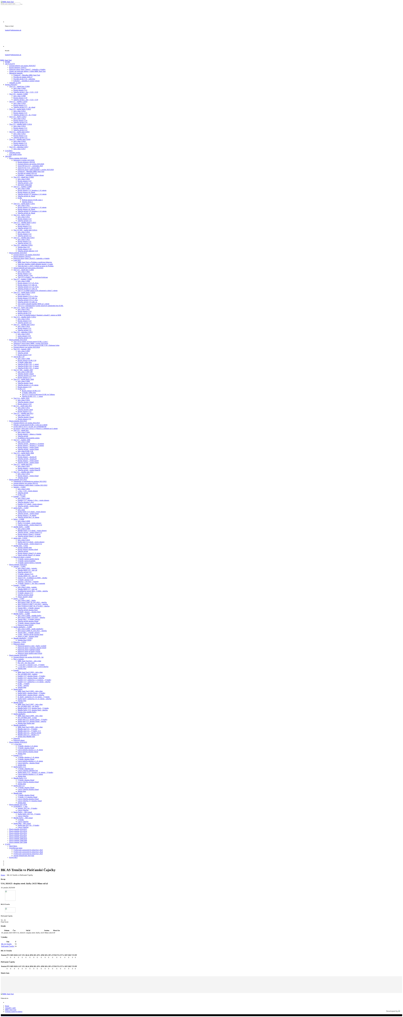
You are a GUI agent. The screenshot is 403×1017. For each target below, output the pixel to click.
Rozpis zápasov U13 (20, 128)
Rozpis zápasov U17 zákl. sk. (27, 285)
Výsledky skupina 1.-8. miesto (28, 746)
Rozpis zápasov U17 (20, 105)
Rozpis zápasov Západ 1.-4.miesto (29, 534)
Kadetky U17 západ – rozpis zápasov (30, 504)
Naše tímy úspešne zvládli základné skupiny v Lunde (35, 264)
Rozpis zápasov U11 (20, 143)
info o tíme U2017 (19, 149)
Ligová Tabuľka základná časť (28, 770)
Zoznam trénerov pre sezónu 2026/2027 (22, 66)
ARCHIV (8, 156)
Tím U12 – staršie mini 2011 (22, 464)
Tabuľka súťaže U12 (20, 137)
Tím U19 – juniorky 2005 (22, 349)
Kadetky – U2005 (19, 496)
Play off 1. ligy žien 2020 (26, 663)
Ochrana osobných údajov (13, 1011)
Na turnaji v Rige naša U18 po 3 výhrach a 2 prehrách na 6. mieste (35, 428)
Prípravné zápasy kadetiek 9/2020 (29, 649)
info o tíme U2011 (24, 205)
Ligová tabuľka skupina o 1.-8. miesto (30, 750)
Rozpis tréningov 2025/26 (26, 162)
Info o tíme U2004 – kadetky (27, 587)
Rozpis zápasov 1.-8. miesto (27, 515)
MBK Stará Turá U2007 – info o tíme (30, 704)
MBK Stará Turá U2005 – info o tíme (30, 691)
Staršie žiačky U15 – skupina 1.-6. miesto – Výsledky (35, 772)
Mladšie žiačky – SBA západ (23, 818)
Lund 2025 (17, 260)
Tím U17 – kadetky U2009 (22, 187)
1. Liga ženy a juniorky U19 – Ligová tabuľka (33, 667)
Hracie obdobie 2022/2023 (18, 421)
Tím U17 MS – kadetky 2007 (23, 370)
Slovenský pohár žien (25, 185)
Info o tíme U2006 (24, 358)
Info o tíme (21, 510)
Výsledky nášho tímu (25, 362)
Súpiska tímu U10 (24, 247)
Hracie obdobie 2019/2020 (18, 655)
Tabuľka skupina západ (25, 595)
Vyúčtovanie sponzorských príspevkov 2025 (28, 854)
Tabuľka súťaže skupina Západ (28, 621)
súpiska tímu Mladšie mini (26, 736)
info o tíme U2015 (19, 134)
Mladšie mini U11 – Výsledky (28, 729)
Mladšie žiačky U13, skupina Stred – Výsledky (33, 708)
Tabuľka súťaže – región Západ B (29, 470)
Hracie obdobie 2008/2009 (18, 840)
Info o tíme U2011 (24, 466)
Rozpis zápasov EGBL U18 (27, 360)
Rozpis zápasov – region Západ (28, 476)
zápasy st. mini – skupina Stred (28, 636)
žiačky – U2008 (18, 519)
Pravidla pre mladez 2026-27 (23, 77)
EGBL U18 (21, 495)
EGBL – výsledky (24, 684)
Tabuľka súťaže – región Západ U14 (30, 525)
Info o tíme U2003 (24, 432)
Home (7, 1006)
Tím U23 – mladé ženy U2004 (19, 86)
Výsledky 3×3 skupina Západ (27, 797)
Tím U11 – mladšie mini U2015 (24, 238)
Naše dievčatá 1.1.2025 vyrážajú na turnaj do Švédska (36, 266)
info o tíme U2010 (19, 103)
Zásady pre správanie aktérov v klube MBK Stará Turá (27, 71)
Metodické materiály (16, 73)
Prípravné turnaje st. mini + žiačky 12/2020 (32, 646)
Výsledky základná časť (26, 769)
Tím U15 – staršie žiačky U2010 (24, 292)
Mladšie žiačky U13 (20, 778)
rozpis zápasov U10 (24, 336)
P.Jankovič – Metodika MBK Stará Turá (26, 75)
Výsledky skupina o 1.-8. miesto (28, 757)
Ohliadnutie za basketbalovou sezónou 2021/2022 (29, 481)
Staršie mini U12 (19, 786)
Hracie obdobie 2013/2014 (18, 831)
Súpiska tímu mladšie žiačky (27, 712)
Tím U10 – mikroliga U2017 (18, 147)
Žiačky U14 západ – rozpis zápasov (29, 523)
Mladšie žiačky (18, 702)
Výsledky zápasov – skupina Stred (29, 612)
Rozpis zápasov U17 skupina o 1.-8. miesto (32, 190)
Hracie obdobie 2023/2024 (18, 340)
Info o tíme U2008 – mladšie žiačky (29, 615)
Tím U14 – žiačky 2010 (21, 398)
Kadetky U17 (17, 755)
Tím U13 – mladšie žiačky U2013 (24, 222)
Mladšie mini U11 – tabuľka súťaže (29, 733)
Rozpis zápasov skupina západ (28, 549)
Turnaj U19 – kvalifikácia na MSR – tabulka (32, 578)
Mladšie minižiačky (19, 725)
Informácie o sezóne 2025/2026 (23, 160)
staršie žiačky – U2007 (21, 508)
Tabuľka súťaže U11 (20, 145)
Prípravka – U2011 (19, 642)
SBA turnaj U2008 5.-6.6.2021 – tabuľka (31, 617)
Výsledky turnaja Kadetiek (26, 561)
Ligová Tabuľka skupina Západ (28, 782)
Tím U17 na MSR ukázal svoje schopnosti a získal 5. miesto (38, 290)
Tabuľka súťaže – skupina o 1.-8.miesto (31, 444)
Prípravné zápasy (19, 644)
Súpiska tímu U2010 (24, 640)
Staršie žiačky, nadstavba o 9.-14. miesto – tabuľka (34, 699)
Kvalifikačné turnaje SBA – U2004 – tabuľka (33, 591)
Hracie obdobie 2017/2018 (18, 804)
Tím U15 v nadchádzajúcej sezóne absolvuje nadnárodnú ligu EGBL (40, 306)
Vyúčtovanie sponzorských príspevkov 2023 (28, 850)
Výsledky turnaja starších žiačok (28, 559)
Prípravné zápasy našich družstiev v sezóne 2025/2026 (36, 169)
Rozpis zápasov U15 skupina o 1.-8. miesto (32, 207)
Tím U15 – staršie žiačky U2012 (20, 109)
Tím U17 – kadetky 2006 (21, 440)
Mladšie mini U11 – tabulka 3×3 (28, 735)
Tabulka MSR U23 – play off (27, 570)
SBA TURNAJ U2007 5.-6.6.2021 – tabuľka (33, 604)
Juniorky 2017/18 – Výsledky (27, 808)
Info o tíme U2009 (24, 529)
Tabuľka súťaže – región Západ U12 (30, 544)
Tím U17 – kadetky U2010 (18, 101)
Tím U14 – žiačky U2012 (22, 215)
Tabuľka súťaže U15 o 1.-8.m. (28, 300)
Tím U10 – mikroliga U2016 (23, 245)
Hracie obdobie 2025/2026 (18, 158)
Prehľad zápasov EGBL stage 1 (32, 200)
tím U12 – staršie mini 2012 (22, 406)
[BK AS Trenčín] (10, 900)
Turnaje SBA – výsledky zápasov (29, 608)
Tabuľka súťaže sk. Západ (26, 196)
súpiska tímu (22, 753)
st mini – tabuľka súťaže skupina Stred (30, 634)
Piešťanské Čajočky (7, 946)
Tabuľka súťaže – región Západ (28, 449)
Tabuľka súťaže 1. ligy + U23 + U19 (25, 92)
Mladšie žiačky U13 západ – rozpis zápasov (32, 530)
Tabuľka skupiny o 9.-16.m (27, 375)
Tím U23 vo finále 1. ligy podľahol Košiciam (33, 277)
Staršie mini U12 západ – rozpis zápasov (31, 542)
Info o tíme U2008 (24, 455)
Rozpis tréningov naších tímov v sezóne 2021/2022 (30, 485)
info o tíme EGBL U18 (25, 451)
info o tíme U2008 (19, 96)
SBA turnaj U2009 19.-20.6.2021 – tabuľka (32, 631)
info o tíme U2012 (19, 111)
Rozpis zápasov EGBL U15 (31, 391)
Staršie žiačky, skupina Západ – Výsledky (31, 693)
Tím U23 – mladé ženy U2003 (23, 177)
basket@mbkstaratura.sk (13, 30)
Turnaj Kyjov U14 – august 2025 (29, 168)
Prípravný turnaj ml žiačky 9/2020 (29, 651)
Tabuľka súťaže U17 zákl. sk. (27, 289)
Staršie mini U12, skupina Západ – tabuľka (32, 721)
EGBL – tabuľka (23, 685)
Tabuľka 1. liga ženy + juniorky (28, 581)
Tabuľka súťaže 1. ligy (25, 183)
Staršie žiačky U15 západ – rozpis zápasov (32, 512)
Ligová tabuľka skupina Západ (28, 752)
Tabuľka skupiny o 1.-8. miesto (28, 385)
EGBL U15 (21, 389)
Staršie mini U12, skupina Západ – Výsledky (32, 719)
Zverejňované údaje (15, 848)
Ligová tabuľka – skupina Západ (28, 763)
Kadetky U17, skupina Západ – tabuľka (31, 678)
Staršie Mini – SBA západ (22, 823)
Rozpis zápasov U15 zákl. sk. (27, 298)
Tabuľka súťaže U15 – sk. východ (24, 115)
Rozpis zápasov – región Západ (28, 447)
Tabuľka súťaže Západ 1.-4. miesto (29, 536)
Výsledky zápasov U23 (25, 574)
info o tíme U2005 (24, 351)
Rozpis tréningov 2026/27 (17, 67)
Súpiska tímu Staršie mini (26, 723)
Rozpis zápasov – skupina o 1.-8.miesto (31, 445)
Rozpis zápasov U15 (20, 113)
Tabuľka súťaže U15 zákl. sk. (27, 302)
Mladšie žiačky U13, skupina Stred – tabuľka (33, 710)
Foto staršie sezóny (15, 154)
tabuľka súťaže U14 (24, 313)
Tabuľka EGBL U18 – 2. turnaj (28, 366)
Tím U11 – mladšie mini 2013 (23, 413)
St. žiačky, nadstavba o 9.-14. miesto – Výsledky (34, 697)
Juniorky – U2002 (19, 566)
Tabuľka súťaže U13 (20, 130)
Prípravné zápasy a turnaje (22, 557)
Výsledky (21, 820)
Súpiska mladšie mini (25, 547)
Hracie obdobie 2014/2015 (18, 829)
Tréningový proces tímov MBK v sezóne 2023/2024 (30, 343)
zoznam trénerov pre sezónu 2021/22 (25, 483)
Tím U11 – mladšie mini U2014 (24, 324)
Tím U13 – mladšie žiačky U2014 (20, 124)
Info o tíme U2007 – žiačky (27, 600)
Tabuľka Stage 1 (27, 202)
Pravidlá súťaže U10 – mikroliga (24, 79)
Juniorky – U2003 (19, 487)
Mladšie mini (17, 793)
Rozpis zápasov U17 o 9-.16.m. (28, 283)
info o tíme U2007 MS (25, 372)
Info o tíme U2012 (24, 474)
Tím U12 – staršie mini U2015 (19, 132)
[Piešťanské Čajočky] (10, 912)
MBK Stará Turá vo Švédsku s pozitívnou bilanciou (35, 262)
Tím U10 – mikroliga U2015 (23, 332)
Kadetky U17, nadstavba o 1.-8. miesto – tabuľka (34, 682)
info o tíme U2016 (19, 141)
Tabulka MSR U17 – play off (27, 589)
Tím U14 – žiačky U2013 (17, 117)
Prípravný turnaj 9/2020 (25, 625)
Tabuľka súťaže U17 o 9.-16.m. (28, 287)
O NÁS (7, 844)
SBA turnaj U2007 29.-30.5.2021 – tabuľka (32, 602)
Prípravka (16, 738)
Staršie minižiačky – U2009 (22, 627)
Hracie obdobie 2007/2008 (18, 842)
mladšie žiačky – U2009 (21, 527)
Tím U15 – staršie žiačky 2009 (23, 379)
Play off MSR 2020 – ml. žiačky (28, 706)
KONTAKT (13, 857)
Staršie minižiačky (19, 714)
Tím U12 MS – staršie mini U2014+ (25, 230)
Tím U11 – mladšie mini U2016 (19, 139)
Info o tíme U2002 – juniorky (27, 568)
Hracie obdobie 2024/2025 (18, 253)
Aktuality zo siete (15, 83)
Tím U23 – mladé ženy (21, 430)
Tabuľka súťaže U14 (20, 122)
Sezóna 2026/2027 (11, 84)
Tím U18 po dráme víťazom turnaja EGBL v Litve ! (30, 341)
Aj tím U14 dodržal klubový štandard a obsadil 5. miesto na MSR (39, 315)
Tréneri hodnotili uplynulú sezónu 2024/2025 (28, 268)
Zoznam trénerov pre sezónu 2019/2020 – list (28, 657)
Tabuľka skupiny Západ (26, 374)
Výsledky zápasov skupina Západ (29, 623)
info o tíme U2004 (19, 88)
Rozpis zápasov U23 (20, 90)
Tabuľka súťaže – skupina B (27, 459)
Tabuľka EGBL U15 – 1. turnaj (32, 396)
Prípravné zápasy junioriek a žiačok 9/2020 (32, 648)
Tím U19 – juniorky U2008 (18, 94)
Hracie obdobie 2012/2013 (18, 833)
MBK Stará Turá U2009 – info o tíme (30, 727)
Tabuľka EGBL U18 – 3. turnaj (28, 368)
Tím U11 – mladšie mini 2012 (23, 472)
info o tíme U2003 (24, 179)
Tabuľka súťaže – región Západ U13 (30, 532)
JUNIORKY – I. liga (20, 806)
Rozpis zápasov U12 (20, 135)
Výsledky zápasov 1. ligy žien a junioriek (31, 583)
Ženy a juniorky (18, 659)
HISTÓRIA (13, 846)
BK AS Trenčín (6, 944)
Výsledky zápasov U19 (25, 580)
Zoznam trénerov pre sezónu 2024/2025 (26, 255)
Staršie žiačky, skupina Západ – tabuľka (31, 695)
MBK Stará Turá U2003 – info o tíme (30, 672)
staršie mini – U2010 (20, 538)
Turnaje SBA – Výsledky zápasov (29, 619)
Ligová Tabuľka (23, 810)
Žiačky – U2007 (18, 598)
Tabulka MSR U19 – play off (27, 576)
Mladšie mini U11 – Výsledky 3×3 (29, 731)
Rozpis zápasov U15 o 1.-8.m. (28, 296)
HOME (7, 62)
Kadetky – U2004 (19, 585)
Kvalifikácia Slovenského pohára (29, 438)
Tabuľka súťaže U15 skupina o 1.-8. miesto (32, 211)
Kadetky (16, 670)
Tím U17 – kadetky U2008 (22, 279)
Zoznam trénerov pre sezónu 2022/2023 (26, 423)
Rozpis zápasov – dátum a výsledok (29, 434)
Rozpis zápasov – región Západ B (29, 468)
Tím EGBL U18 (18, 357)
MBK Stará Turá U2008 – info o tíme (30, 716)
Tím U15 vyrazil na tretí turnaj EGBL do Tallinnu (38, 394)
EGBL (20, 198)
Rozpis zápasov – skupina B (27, 457)
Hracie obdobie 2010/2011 (18, 837)
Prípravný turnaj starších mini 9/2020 (30, 653)
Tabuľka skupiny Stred (25, 383)
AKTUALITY (10, 64)
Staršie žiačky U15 (19, 767)
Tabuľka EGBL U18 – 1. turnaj (28, 364)
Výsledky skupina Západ (26, 748)
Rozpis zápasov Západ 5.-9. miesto (29, 553)
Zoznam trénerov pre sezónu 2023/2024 (26, 347)
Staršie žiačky (18, 689)
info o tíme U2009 (24, 188)
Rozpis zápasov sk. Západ (26, 192)
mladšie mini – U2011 (20, 546)
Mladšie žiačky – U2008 (21, 614)
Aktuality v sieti (10, 1008)
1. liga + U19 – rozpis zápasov (28, 491)
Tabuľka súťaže (23, 353)
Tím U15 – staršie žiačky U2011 (24, 204)
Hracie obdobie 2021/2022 (18, 479)
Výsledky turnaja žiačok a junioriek (29, 563)
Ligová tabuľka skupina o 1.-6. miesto (30, 774)
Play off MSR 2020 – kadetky (28, 674)
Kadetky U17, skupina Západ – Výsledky (31, 676)
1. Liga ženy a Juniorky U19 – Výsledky (31, 665)
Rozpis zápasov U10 (24, 249)
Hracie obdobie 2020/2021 (18, 564)
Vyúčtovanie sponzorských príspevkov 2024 (28, 852)
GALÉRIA (9, 151)
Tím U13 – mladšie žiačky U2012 (24, 317)
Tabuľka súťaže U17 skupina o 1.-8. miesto (32, 194)
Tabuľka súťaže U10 (24, 338)
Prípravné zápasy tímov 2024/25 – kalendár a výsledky (31, 258)
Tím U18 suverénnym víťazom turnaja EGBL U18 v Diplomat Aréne (36, 345)
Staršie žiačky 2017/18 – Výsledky (29, 814)
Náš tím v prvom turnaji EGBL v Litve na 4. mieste (30, 425)
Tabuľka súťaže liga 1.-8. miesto (28, 517)
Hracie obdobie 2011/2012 (18, 835)
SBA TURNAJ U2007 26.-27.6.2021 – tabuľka (34, 606)
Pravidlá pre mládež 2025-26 (27, 173)
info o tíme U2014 (19, 126)
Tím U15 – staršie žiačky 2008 (23, 453)
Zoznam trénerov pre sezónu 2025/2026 (31, 164)
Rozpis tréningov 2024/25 (22, 256)
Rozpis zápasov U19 (20, 98)
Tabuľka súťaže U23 (24, 572)
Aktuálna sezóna (14, 152)
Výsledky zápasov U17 (25, 593)
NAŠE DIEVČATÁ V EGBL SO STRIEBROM (29, 427)
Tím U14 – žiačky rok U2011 (23, 307)
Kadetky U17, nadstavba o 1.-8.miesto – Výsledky (34, 680)
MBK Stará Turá (10, 1010)
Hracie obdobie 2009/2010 (18, 838)
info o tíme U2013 (19, 118)
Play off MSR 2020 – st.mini (27, 718)
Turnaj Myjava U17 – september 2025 (30, 166)
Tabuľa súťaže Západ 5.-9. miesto (29, 555)
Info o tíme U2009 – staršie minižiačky (30, 629)
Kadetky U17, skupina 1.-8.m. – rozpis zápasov (33, 500)
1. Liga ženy (17, 744)
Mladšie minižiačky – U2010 (23, 638)
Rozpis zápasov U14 (20, 120)
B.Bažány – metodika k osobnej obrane (26, 81)
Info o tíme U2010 (24, 540)
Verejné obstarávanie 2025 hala (23, 855)
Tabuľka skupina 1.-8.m (26, 502)
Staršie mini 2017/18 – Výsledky (28, 825)
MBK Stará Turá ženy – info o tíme (29, 661)
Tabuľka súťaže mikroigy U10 (28, 251)
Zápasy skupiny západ (25, 597)
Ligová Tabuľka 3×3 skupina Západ (30, 801)
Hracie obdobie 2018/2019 (18, 742)
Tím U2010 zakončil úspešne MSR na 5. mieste (33, 304)
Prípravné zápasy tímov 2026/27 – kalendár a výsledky (27, 69)
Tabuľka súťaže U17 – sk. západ (24, 107)
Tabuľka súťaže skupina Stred (28, 610)
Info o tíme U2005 (24, 498)
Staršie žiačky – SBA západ (22, 812)
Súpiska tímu (22, 668)
